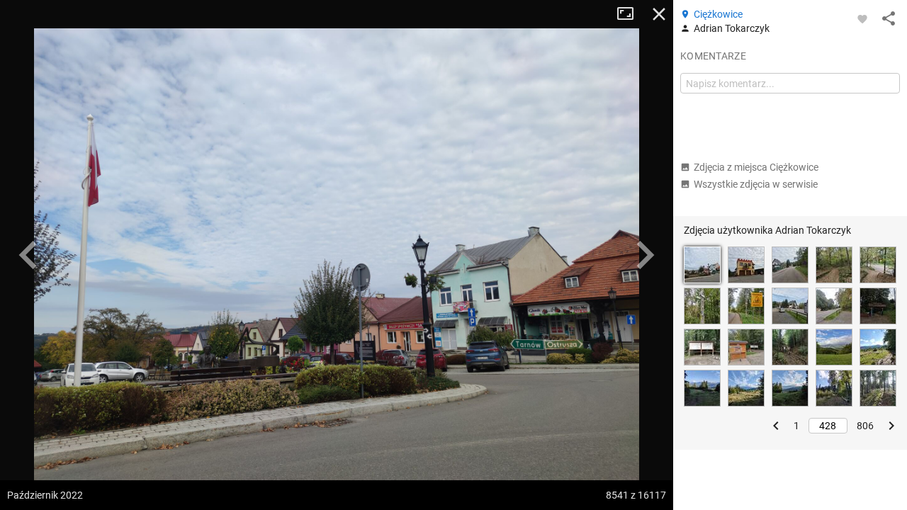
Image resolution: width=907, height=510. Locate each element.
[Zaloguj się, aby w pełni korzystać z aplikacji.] (862, 18)
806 (865, 425)
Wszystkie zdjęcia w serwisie (756, 184)
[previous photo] (28, 255)
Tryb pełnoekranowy (630, 14)
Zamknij (659, 14)
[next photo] (644, 255)
